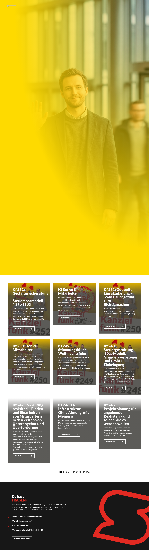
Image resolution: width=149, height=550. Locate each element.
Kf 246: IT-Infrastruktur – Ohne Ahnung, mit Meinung (73, 410)
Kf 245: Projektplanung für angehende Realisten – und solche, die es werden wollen (120, 414)
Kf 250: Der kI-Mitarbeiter (25, 348)
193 (75, 472)
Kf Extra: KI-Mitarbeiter (68, 291)
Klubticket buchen (67, 3)
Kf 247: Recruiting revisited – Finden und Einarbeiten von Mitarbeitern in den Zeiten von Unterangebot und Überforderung (28, 416)
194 (79, 472)
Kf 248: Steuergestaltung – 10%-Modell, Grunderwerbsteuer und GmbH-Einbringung (121, 355)
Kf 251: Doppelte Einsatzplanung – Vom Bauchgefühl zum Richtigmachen (119, 297)
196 (87, 472)
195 (83, 472)
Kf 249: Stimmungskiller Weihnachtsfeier (72, 350)
